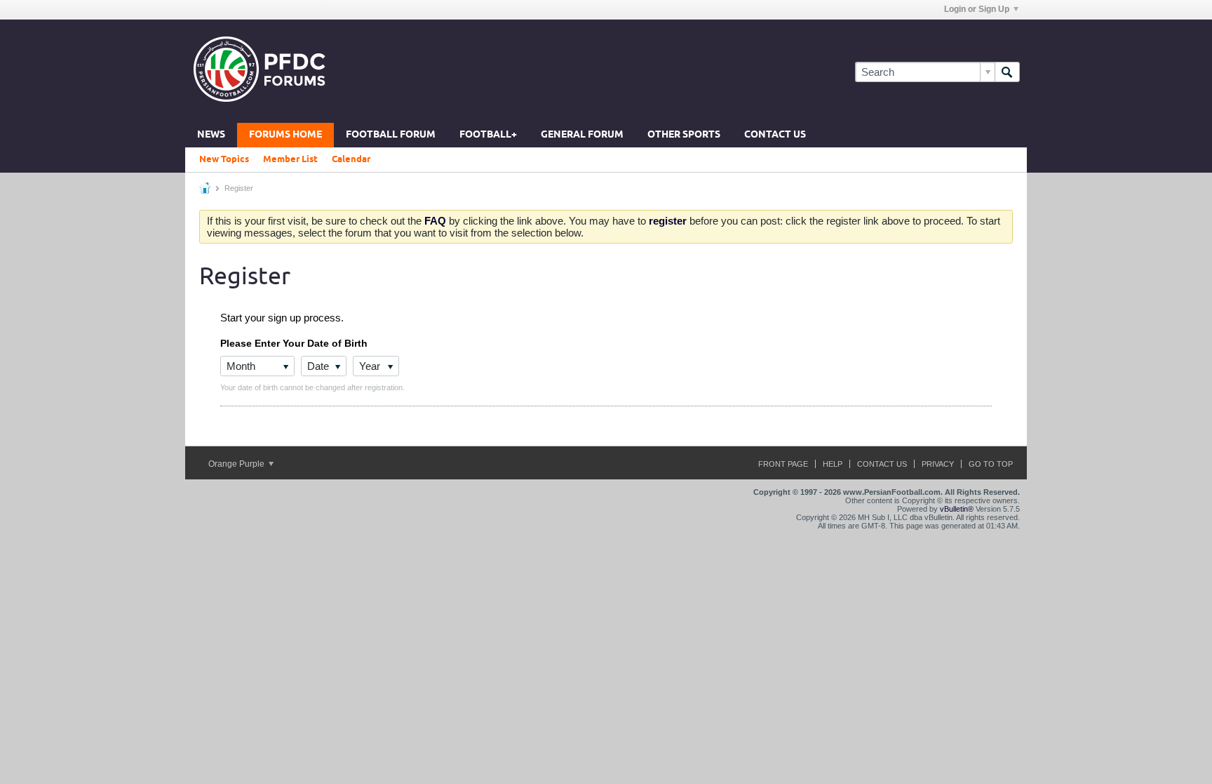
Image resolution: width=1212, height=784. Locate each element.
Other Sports (683, 135)
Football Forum (391, 135)
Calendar (351, 159)
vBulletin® (957, 509)
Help (832, 464)
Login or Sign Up (976, 9)
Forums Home (285, 135)
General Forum (582, 135)
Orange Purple (237, 464)
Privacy (938, 464)
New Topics (224, 159)
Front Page (783, 464)
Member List (290, 159)
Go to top (991, 464)
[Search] (1007, 72)
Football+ (488, 135)
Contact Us (775, 135)
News (211, 135)
